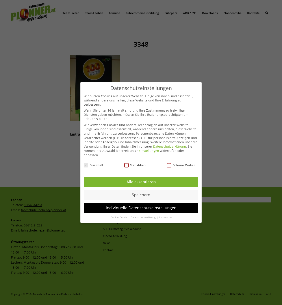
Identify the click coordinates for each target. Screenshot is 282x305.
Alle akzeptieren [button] (141, 181)
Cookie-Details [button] (119, 217)
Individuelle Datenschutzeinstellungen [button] (141, 207)
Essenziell (96, 165)
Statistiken (138, 165)
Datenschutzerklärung (169, 146)
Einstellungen (149, 151)
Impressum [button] (165, 217)
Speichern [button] (141, 194)
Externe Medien (184, 165)
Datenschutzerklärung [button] (143, 217)
